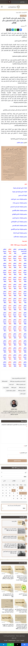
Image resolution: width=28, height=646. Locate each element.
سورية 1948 (13, 387)
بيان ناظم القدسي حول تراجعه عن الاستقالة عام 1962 (8, 595)
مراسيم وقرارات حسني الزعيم (19, 218)
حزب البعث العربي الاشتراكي (23, 594)
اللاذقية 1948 (4, 381)
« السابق (23, 481)
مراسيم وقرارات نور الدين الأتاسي (19, 229)
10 (13, 490)
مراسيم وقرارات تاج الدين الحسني (18, 207)
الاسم (25, 446)
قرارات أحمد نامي (22, 195)
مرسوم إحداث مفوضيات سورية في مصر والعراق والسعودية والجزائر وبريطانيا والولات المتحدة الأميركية (21, 578)
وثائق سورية (18, 12)
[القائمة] (2, 7)
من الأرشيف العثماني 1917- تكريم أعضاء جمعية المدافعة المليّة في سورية (7, 610)
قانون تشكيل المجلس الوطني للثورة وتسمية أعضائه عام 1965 (10, 537)
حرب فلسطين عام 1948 (20, 384)
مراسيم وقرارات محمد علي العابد (19, 199)
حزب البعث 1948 (22, 387)
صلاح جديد (14, 521)
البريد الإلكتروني (23, 453)
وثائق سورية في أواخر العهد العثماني (22, 251)
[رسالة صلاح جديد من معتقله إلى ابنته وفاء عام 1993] (21, 531)
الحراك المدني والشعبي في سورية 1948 (17, 381)
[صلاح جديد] (21, 523)
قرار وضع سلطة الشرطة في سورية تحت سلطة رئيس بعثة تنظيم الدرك (21, 610)
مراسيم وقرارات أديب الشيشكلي (19, 222)
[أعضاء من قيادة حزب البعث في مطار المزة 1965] (21, 553)
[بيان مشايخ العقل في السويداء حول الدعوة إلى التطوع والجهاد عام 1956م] (7, 570)
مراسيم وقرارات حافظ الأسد (20, 237)
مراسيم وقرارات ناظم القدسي (19, 226)
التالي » (4, 481)
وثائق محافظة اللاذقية (10, 390)
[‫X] (18, 30)
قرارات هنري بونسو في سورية (19, 192)
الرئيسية (24, 12)
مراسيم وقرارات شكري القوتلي (19, 214)
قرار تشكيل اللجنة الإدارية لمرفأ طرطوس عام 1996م (7, 625)
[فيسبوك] (21, 30)
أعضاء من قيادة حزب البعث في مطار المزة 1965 (10, 552)
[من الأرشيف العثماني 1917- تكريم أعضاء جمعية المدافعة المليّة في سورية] (7, 603)
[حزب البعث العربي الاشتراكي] (21, 588)
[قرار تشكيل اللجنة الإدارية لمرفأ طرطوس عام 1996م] (7, 618)
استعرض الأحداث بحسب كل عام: (14, 505)
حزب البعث (11, 384)
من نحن (17, 640)
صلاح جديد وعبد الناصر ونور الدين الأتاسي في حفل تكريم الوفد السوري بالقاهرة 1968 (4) (10, 545)
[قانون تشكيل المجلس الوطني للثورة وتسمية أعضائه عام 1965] (21, 538)
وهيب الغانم (20, 143)
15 (21, 493)
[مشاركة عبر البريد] (10, 30)
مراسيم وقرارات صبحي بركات (19, 203)
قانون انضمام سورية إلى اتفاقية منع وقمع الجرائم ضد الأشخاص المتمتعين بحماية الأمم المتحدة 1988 (21, 627)
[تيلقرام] (13, 30)
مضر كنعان (23, 26)
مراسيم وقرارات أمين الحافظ (20, 233)
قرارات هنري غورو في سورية (20, 188)
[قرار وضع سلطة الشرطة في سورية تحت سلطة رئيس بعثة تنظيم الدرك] (21, 603)
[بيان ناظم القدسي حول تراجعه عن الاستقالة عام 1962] (7, 588)
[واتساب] (15, 30)
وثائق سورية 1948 (21, 390)
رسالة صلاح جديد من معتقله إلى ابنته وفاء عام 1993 (10, 529)
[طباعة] (7, 30)
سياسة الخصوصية (12, 640)
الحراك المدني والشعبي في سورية (18, 378)
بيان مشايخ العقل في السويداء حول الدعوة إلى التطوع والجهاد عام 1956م (7, 577)
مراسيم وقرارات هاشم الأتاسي (19, 211)
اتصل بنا (5, 640)
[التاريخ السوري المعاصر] (14, 7)
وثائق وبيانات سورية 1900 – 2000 (19, 245)
